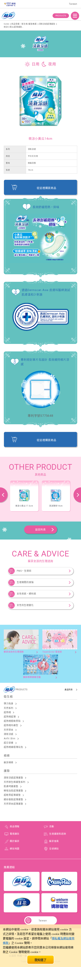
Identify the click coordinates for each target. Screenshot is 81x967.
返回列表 (40, 529)
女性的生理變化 (25, 605)
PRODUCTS (60, 16)
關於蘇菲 (14, 841)
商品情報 (14, 826)
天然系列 (8, 708)
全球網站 (54, 848)
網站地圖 (14, 848)
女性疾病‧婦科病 (26, 593)
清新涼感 (8, 734)
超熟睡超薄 (10, 716)
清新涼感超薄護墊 (13, 777)
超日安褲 (8, 743)
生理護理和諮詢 (57, 834)
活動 (51, 826)
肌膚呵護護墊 (11, 786)
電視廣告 (14, 834)
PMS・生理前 (24, 571)
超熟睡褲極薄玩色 (13, 747)
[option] (24, 496)
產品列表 (69, 690)
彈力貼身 (8, 703)
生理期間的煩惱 (25, 582)
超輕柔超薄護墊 (12, 795)
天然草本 (8, 730)
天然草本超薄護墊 (13, 804)
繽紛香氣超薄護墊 (13, 799)
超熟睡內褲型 (11, 725)
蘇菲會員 (54, 841)
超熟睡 (7, 712)
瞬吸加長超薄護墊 (13, 790)
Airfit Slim (9, 738)
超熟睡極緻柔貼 (12, 721)
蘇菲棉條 (8, 762)
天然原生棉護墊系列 (14, 782)
